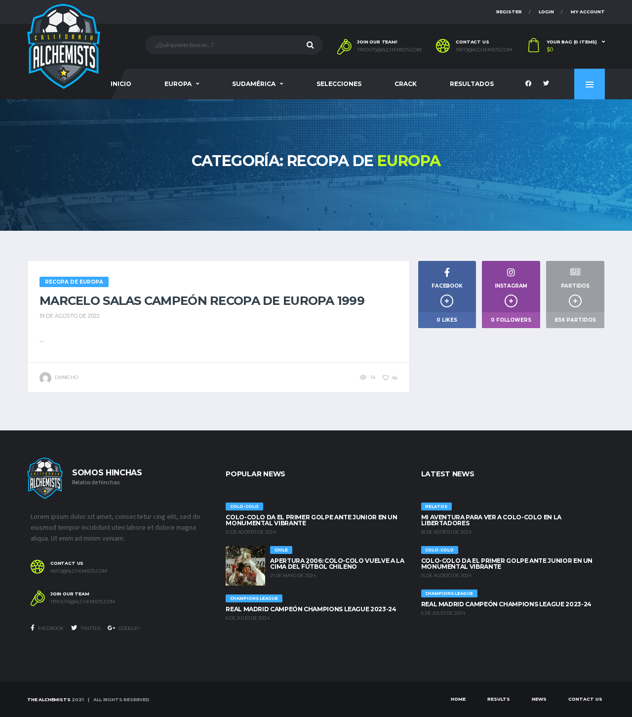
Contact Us (585, 699)
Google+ (129, 628)
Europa (178, 83)
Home (458, 699)
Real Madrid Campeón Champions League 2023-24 (311, 609)
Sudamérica (254, 83)
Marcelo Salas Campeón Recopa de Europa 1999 (202, 301)
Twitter (89, 628)
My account (588, 11)
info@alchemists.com (484, 49)
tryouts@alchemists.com (389, 49)
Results (498, 699)
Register (509, 11)
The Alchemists (48, 699)
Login (546, 11)
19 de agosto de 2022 (70, 315)
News (539, 699)
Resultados (472, 83)
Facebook (50, 628)
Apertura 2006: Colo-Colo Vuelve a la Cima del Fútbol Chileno (337, 563)
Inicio (121, 83)
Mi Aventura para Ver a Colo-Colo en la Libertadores (491, 520)
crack (406, 83)
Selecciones (338, 83)
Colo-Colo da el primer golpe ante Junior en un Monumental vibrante (311, 520)
